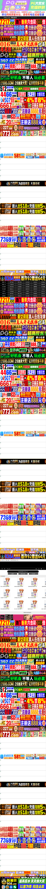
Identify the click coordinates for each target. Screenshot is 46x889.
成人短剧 (27, 295)
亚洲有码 (35, 282)
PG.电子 (33, 573)
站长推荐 (4, 286)
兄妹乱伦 (19, 295)
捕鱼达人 (12, 289)
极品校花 (35, 295)
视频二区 (4, 284)
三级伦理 (12, 284)
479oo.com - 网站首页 (10, 17)
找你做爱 (27, 286)
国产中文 (12, 295)
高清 (36, 568)
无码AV (3, 291)
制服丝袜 (43, 284)
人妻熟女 (35, 284)
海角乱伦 (43, 293)
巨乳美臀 (27, 284)
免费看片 (4, 295)
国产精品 (12, 282)
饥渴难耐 (19, 286)
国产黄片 (12, 293)
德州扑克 (27, 289)
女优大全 (43, 291)
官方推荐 (4, 289)
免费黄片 (27, 293)
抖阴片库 (4, 293)
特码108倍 (23, 573)
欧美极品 (43, 282)
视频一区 (4, 282)
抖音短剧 (12, 291)
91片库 (35, 291)
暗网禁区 (35, 293)
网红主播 (19, 282)
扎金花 (43, 289)
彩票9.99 (35, 289)
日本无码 (27, 282)
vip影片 (12, 573)
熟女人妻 (19, 293)
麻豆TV (19, 291)
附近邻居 (12, 286)
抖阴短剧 (43, 295)
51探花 (27, 291)
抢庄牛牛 (19, 289)
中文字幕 (19, 284)
